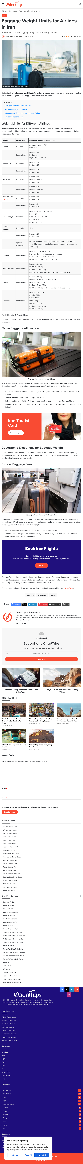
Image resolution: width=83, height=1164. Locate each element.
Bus (3, 1069)
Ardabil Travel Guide (10, 850)
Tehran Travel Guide (10, 827)
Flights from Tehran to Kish (12, 932)
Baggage (42, 595)
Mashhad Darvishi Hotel (11, 976)
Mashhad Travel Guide (10, 847)
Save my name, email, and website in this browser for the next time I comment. (30, 807)
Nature (5, 1114)
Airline (31, 595)
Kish (4, 199)
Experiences (6, 1075)
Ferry (3, 1079)
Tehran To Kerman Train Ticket (13, 956)
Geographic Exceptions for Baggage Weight (23, 113)
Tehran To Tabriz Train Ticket (13, 959)
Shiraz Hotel (7, 966)
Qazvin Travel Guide (10, 887)
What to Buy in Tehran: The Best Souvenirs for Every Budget (41, 720)
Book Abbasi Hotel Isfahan (12, 982)
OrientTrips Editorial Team (14, 36)
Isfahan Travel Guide (10, 830)
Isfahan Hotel (7, 969)
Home (5, 11)
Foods (5, 1118)
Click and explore (16, 433)
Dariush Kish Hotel (9, 972)
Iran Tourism (7, 1094)
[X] (22, 623)
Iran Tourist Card (9, 915)
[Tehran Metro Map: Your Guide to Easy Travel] (14, 736)
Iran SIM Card (8, 925)
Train (3, 1065)
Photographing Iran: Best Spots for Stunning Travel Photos (68, 720)
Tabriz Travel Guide (9, 843)
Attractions (7, 1090)
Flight (3, 1059)
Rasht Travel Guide (9, 870)
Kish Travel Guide (9, 884)
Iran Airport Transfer (10, 922)
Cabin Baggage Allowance (16, 109)
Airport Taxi (6, 1072)
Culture (5, 1107)
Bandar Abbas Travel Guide (12, 877)
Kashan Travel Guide (10, 833)
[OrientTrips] (14, 4)
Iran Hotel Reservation (10, 912)
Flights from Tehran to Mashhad (14, 935)
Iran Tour (6, 962)
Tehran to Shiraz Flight (11, 929)
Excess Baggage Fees (14, 117)
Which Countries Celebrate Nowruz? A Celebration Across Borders (13, 721)
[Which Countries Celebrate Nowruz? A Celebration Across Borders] (14, 710)
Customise (14, 1155)
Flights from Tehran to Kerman (13, 942)
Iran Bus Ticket (8, 909)
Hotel (3, 1055)
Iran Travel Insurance (10, 919)
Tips (10, 11)
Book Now (41, 565)
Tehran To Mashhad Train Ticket (14, 952)
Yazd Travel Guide (9, 840)
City (4, 1097)
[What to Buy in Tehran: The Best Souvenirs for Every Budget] (41, 710)
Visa (3, 1062)
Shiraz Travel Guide (9, 837)
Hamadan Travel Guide (11, 853)
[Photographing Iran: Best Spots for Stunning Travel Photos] (69, 710)
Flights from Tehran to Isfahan (13, 939)
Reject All (28, 1155)
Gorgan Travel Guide (10, 880)
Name (4, 789)
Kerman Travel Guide (10, 860)
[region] (28, 1148)
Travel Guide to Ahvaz (10, 867)
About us (5, 1052)
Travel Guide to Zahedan (11, 874)
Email (4, 798)
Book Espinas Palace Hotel (12, 979)
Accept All (42, 1155)
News (5, 1125)
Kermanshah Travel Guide (12, 857)
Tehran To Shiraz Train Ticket (13, 949)
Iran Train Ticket (8, 905)
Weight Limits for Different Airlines (19, 106)
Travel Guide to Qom (10, 864)
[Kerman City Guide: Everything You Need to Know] (41, 736)
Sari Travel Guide (9, 890)
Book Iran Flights (8, 902)
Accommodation (8, 1104)
